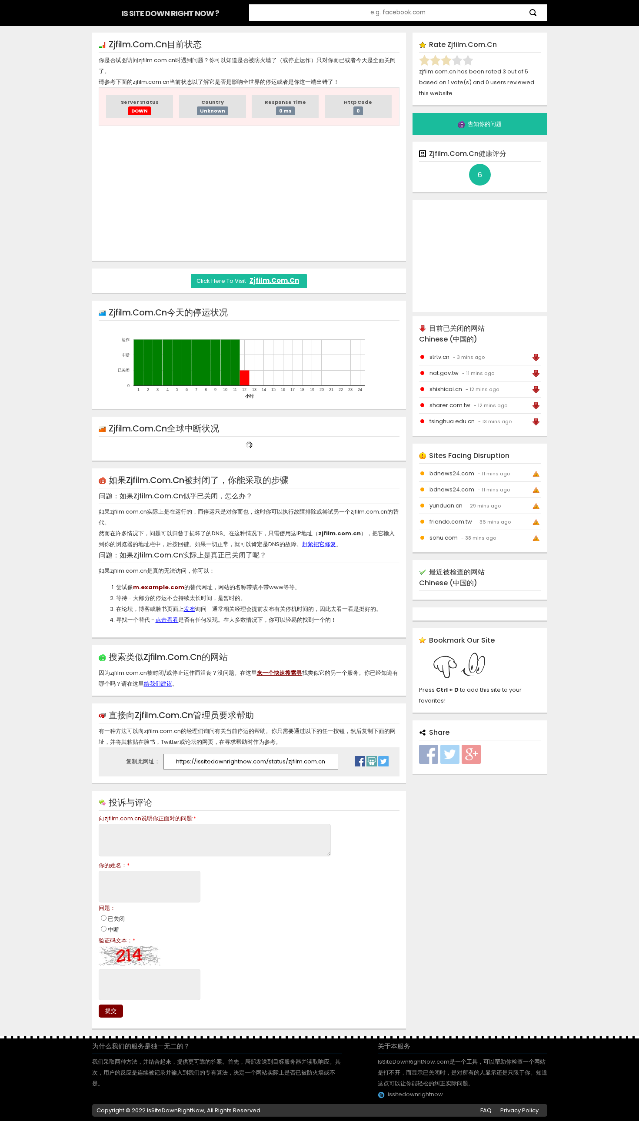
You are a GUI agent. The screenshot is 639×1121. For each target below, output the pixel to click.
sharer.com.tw (449, 405)
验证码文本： (117, 940)
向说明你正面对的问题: (147, 818)
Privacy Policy (519, 1110)
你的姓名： (114, 865)
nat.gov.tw (444, 373)
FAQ (486, 1110)
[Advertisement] (249, 193)
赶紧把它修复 (319, 544)
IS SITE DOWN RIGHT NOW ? (170, 13)
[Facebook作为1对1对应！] (360, 759)
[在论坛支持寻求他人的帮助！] (371, 759)
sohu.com (443, 538)
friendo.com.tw (450, 521)
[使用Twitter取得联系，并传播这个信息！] (383, 759)
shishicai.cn (445, 389)
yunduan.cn (446, 505)
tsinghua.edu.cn (452, 421)
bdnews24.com (451, 473)
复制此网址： (143, 761)
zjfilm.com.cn (274, 280)
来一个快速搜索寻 (279, 673)
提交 (110, 1011)
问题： (107, 908)
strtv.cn (439, 357)
